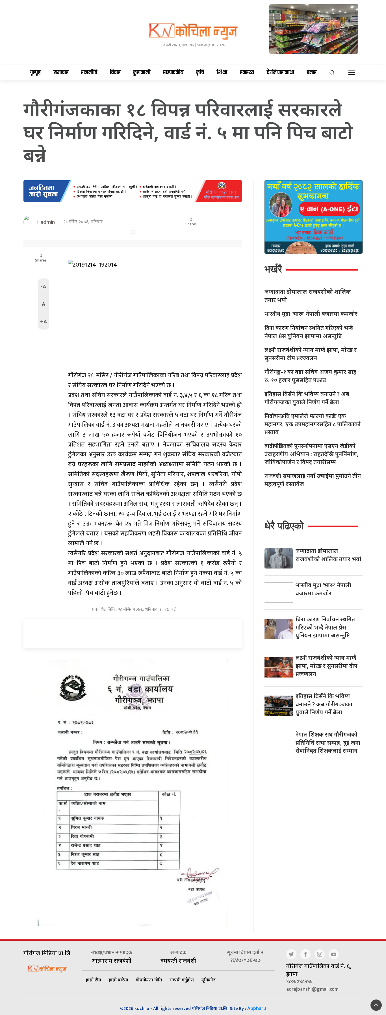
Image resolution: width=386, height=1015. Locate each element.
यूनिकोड (208, 980)
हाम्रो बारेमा (118, 980)
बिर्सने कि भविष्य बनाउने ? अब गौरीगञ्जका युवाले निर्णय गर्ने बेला (306, 398)
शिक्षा (222, 72)
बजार (311, 72)
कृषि (200, 72)
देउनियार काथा (280, 72)
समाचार (60, 72)
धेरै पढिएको (284, 525)
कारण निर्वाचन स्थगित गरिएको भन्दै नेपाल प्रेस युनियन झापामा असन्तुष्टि (308, 332)
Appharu (256, 1008)
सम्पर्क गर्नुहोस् (182, 980)
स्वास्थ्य (247, 72)
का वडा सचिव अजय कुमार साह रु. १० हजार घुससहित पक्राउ (310, 376)
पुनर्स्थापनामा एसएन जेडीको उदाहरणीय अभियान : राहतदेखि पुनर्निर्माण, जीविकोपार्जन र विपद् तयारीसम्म (311, 454)
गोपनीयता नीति (149, 980)
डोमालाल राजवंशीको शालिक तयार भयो (307, 296)
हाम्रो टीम (93, 980)
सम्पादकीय (173, 72)
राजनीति (89, 72)
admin (47, 222)
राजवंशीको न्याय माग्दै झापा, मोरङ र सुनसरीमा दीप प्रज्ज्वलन (310, 354)
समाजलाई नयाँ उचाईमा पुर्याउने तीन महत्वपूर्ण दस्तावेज (312, 480)
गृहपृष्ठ (35, 72)
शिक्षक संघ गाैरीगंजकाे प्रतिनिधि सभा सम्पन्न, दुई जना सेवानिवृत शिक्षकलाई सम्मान (328, 742)
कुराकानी (141, 72)
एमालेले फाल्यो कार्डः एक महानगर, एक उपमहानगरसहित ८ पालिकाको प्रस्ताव (312, 424)
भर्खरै (273, 269)
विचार (115, 72)
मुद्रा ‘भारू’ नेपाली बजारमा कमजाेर (310, 314)
